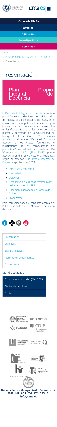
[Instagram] (19, 222)
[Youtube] (26, 222)
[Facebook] (5, 222)
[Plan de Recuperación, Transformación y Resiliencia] (38, 370)
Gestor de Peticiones (16, 286)
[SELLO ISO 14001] (38, 358)
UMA (5, 52)
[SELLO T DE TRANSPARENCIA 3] (18, 358)
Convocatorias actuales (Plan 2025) (24, 279)
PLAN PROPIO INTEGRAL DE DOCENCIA (27, 57)
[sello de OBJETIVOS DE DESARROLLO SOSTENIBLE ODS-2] (18, 318)
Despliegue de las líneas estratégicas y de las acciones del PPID (30, 183)
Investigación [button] (27, 40)
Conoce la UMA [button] (27, 21)
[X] (12, 222)
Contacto (10, 293)
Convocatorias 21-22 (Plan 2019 (23, 152)
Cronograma (15, 198)
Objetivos (14, 177)
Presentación (12, 237)
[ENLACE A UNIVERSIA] (38, 318)
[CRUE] (38, 327)
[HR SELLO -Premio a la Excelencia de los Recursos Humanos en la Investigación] (18, 370)
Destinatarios (16, 173)
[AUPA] (18, 342)
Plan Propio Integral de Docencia (23, 113)
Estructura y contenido (21, 169)
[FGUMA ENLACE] (18, 327)
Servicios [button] (27, 46)
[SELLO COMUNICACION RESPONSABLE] (38, 342)
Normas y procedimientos (19, 257)
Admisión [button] (28, 34)
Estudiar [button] (27, 27)
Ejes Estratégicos (14, 250)
